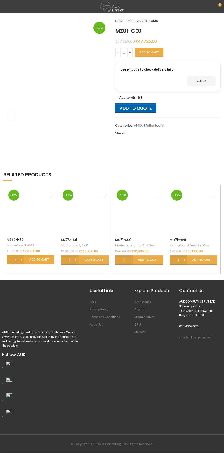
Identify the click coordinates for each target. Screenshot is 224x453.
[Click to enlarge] (11, 116)
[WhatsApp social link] (143, 133)
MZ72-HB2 (15, 239)
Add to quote (136, 108)
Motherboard (137, 21)
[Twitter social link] (133, 133)
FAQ (93, 302)
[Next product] (218, 21)
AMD (154, 21)
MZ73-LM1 (69, 240)
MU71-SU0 (123, 240)
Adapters (140, 309)
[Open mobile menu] (5, 6)
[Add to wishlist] (48, 194)
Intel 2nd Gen (145, 245)
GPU (137, 324)
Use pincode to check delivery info (146, 69)
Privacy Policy (99, 309)
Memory (139, 332)
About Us (96, 324)
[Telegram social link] (148, 133)
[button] (30, 259)
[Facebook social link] (128, 133)
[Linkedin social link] (138, 133)
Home (119, 21)
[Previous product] (210, 21)
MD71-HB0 (178, 240)
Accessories (142, 302)
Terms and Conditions (105, 317)
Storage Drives (144, 317)
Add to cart (149, 52)
